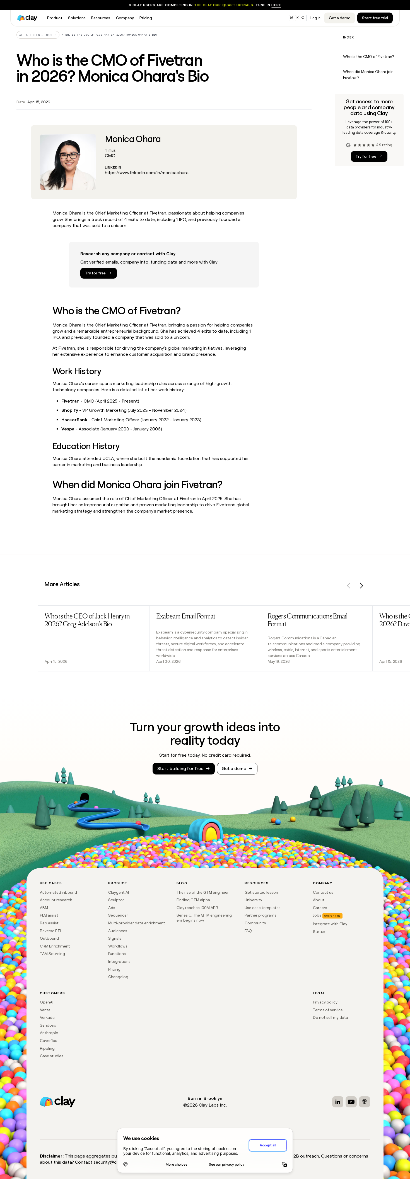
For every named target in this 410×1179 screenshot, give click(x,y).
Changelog (118, 977)
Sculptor (116, 900)
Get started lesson (261, 892)
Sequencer (118, 915)
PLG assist (49, 915)
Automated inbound (58, 892)
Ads (111, 907)
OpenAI (46, 1002)
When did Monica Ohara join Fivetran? (368, 74)
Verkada (47, 1017)
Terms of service (328, 1010)
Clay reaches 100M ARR (197, 907)
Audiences (117, 931)
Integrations (119, 961)
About (318, 900)
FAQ (248, 931)
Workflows (117, 946)
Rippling (47, 1048)
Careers (320, 907)
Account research (56, 900)
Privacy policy (325, 1002)
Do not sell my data (330, 1017)
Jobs (317, 915)
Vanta (45, 1010)
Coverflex (48, 1040)
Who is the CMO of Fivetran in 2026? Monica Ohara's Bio (111, 34)
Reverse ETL (51, 931)
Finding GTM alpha (193, 900)
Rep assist (49, 923)
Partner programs (260, 915)
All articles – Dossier (37, 34)
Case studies (51, 1056)
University (253, 900)
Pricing (114, 969)
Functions (117, 953)
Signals (114, 938)
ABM (44, 907)
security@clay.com (112, 1162)
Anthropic (49, 1033)
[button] (348, 586)
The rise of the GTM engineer (203, 892)
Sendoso (48, 1025)
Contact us (323, 892)
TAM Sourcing (52, 953)
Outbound (49, 938)
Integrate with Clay (330, 924)
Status (319, 931)
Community (255, 923)
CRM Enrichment (55, 946)
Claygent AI (118, 892)
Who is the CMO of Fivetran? (368, 56)
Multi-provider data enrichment (136, 923)
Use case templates (263, 907)
